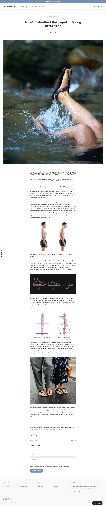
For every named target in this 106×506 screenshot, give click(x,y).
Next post (73, 440)
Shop (26, 6)
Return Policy (23, 486)
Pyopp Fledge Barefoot (15, 502)
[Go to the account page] (98, 6)
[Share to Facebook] (55, 32)
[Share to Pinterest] (50, 32)
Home (22, 6)
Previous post (33, 440)
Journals (33, 6)
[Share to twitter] (53, 32)
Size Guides (6, 486)
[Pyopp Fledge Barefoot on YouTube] (10, 499)
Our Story (41, 6)
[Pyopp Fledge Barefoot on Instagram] (6, 499)
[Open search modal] (95, 6)
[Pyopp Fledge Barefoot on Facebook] (4, 499)
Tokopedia (40, 486)
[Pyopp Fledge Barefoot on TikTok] (8, 499)
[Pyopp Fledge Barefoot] (11, 6)
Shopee (56, 486)
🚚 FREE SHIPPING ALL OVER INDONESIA (53, 1)
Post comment (36, 470)
